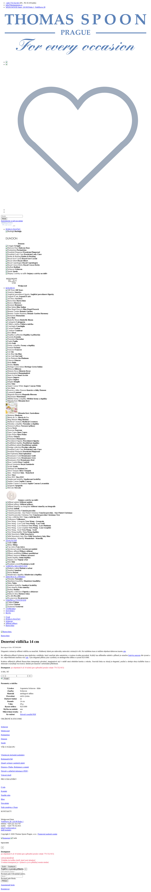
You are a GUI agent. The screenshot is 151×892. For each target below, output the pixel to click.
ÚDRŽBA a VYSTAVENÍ (16, 600)
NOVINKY (10, 611)
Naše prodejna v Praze (9, 807)
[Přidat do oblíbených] (2, 678)
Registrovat (5, 889)
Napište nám (5, 795)
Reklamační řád (7, 759)
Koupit (6, 678)
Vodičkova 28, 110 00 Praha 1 (12, 822)
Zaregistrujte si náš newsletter (12, 221)
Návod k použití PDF (28, 714)
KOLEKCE (10, 288)
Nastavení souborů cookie (47, 834)
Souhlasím (11, 866)
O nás (3, 787)
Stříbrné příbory (11, 623)
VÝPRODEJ (11, 609)
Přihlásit (4, 881)
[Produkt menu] (14, 225)
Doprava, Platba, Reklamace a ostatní (15, 767)
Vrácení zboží (6, 775)
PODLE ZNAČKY (13, 229)
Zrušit (4, 866)
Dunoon (4, 739)
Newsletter (5, 803)
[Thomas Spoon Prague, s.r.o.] (75, 58)
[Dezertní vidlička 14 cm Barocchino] (6, 632)
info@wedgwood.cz (8, 828)
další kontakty (6, 830)
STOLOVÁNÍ (11, 541)
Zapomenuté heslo (8, 885)
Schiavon (9, 621)
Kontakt (4, 791)
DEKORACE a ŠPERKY (15, 577)
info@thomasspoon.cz (14, 5)
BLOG (8, 613)
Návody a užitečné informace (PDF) (14, 771)
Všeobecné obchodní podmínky (13, 755)
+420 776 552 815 (12, 3)
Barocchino (10, 625)
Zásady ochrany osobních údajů (13, 763)
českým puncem (134, 655)
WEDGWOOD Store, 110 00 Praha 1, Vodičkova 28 (25, 7)
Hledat (4, 219)
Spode (3, 743)
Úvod (8, 617)
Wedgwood (5, 731)
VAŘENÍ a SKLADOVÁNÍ (16, 566)
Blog (3, 799)
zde (124, 651)
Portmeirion (5, 735)
